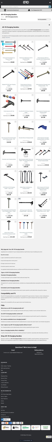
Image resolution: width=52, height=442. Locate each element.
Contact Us (3, 414)
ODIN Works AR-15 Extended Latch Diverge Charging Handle (43, 160)
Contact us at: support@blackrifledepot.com (13, 352)
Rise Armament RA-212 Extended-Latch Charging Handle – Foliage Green (9, 211)
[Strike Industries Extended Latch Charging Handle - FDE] (43, 74)
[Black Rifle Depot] (26, 2)
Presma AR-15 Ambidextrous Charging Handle (9, 58)
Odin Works (43, 163)
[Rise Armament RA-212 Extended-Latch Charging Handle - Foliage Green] (9, 203)
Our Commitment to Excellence (7, 412)
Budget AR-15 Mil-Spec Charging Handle (9, 85)
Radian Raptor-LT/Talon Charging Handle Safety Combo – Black (43, 210)
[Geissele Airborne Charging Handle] (26, 127)
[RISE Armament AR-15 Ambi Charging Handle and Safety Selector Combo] (43, 177)
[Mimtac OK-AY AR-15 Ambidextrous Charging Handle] (9, 225)
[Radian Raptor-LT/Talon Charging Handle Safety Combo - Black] (43, 203)
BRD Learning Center (5, 368)
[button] (48, 437)
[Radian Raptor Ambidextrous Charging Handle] (26, 177)
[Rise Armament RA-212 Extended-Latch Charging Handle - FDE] (9, 127)
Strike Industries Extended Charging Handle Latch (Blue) (43, 138)
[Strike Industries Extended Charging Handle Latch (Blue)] (43, 127)
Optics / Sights (4, 396)
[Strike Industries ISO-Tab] (9, 101)
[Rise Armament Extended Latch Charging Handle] (43, 101)
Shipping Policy (4, 376)
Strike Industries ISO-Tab (9, 111)
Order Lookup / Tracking (6, 365)
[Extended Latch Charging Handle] (9, 152)
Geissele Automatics (26, 140)
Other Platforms (4, 398)
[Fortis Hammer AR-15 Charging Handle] (26, 225)
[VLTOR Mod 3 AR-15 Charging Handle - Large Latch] (9, 177)
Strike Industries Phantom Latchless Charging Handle (26, 85)
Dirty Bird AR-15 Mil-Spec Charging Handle (26, 111)
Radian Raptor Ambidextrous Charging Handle (26, 188)
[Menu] (1, 2)
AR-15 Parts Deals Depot (6, 394)
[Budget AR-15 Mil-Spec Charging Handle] (9, 74)
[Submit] (50, 6)
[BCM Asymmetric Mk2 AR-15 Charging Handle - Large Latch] (26, 203)
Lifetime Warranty (5, 382)
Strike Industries (43, 60)
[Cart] (50, 2)
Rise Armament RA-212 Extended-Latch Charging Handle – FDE (9, 138)
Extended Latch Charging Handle (9, 159)
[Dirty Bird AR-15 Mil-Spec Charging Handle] (26, 100)
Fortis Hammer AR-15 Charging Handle (26, 233)
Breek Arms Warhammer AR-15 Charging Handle (26, 58)
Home (2, 17)
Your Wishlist (3, 384)
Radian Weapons (26, 191)
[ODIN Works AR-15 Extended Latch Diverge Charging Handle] (43, 152)
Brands (2, 403)
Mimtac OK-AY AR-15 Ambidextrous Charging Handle (8, 233)
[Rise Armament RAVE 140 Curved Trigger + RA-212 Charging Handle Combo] (26, 152)
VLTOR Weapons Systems (9, 191)
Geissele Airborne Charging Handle (26, 137)
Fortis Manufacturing (26, 235)
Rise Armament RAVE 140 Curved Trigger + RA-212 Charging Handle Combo (26, 160)
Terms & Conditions (5, 416)
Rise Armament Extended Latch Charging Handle (43, 111)
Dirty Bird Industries (26, 113)
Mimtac (9, 235)
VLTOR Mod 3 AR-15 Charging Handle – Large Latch (9, 188)
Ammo (2, 400)
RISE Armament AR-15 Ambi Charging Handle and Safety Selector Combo (43, 188)
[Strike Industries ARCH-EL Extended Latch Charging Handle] (43, 47)
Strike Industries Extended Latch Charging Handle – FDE (43, 85)
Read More (8, 37)
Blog (2, 370)
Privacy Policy (4, 380)
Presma (9, 60)
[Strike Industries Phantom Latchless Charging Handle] (26, 74)
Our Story (3, 410)
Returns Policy (4, 378)
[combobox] (25, 7)
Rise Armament (43, 113)
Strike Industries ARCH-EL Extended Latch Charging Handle (43, 58)
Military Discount (4, 387)
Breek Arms (26, 60)
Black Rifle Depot (9, 87)
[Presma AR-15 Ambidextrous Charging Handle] (9, 47)
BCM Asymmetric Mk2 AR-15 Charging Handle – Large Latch (26, 210)
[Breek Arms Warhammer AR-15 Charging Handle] (26, 47)
